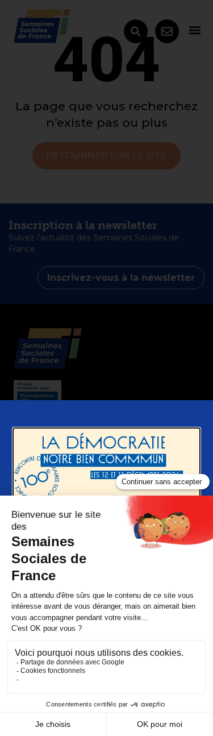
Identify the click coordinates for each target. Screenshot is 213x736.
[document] (106, 368)
